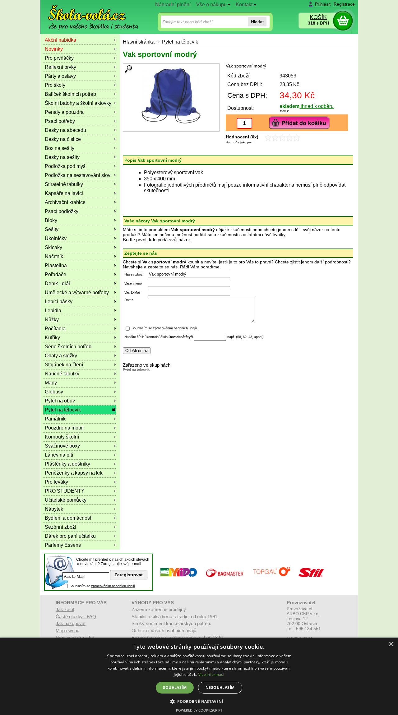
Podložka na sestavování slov (77, 175)
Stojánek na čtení (64, 364)
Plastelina (56, 265)
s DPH (318, 23)
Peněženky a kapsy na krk (74, 473)
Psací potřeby (60, 121)
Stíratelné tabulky (64, 184)
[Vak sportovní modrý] (171, 96)
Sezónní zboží (60, 527)
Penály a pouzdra (64, 112)
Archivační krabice (65, 202)
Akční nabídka (60, 40)
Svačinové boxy (62, 445)
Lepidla (53, 310)
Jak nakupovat (71, 623)
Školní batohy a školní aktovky (78, 103)
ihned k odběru (316, 106)
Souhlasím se (102, 586)
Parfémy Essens (63, 545)
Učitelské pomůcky (65, 500)
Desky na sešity (62, 157)
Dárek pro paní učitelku (70, 536)
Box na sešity (59, 148)
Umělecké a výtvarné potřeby (77, 292)
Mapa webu (67, 630)
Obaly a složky (61, 355)
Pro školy (55, 85)
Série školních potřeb (68, 346)
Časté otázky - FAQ (76, 616)
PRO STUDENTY (65, 491)
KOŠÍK (318, 17)
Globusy (54, 391)
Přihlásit (323, 4)
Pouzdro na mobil (64, 427)
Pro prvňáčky (59, 58)
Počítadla (55, 328)
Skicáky (53, 247)
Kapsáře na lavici (64, 193)
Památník (55, 418)
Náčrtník (54, 256)
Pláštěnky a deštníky (67, 464)
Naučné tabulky (62, 373)
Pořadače (55, 274)
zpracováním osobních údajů (175, 328)
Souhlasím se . (165, 328)
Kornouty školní (62, 436)
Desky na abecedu (65, 130)
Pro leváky (56, 482)
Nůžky (52, 319)
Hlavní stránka (139, 41)
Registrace (344, 4)
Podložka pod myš (65, 166)
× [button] (391, 644)
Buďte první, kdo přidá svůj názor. (157, 239)
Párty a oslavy (60, 76)
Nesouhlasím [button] (220, 687)
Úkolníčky (56, 238)
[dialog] (199, 676)
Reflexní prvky (60, 67)
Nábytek (54, 509)
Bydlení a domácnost (68, 518)
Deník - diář (57, 283)
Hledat (257, 21)
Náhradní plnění (173, 4)
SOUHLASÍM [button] (175, 687)
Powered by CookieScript (199, 710)
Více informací (211, 674)
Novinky (54, 49)
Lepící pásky (58, 301)
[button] (199, 701)
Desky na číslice (63, 139)
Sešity (51, 229)
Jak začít (65, 609)
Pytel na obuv (60, 400)
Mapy (51, 382)
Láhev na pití (59, 454)
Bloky (51, 220)
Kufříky (52, 337)
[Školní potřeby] (87, 13)
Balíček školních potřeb (70, 94)
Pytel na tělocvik (180, 41)
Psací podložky (61, 211)
